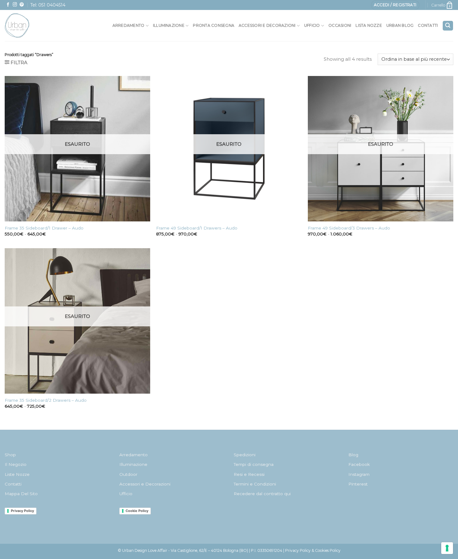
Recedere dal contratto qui (262, 493)
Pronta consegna (213, 25)
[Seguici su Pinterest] (22, 4)
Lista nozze (368, 25)
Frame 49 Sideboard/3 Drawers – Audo (349, 227)
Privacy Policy (22, 511)
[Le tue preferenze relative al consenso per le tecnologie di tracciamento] (447, 548)
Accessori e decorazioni (267, 25)
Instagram (359, 474)
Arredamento (128, 25)
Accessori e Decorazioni (144, 483)
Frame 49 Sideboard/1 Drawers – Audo (196, 227)
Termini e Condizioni (255, 483)
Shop (10, 454)
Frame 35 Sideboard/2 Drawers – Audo (46, 400)
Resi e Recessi (249, 474)
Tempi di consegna (254, 464)
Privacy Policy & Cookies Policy (313, 550)
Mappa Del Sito (21, 493)
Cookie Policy (137, 511)
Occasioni (339, 25)
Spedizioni (244, 454)
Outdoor (128, 474)
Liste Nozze (17, 474)
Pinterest (358, 483)
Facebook (359, 464)
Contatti (428, 25)
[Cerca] (448, 26)
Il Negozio (15, 464)
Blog (353, 454)
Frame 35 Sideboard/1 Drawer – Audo (44, 227)
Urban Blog (399, 25)
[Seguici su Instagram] (15, 4)
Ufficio (312, 25)
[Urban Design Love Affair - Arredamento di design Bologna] (31, 25)
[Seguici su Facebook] (8, 4)
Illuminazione (168, 25)
